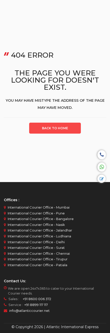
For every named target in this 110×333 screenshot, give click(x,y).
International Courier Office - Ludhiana (39, 236)
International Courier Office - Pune (36, 213)
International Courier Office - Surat (36, 248)
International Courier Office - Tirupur (38, 259)
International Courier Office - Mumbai (39, 207)
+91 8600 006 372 (35, 299)
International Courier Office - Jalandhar (40, 230)
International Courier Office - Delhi (36, 242)
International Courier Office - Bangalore (41, 219)
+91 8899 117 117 (36, 305)
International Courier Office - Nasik (36, 225)
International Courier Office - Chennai (39, 253)
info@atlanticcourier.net (29, 311)
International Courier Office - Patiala (37, 265)
